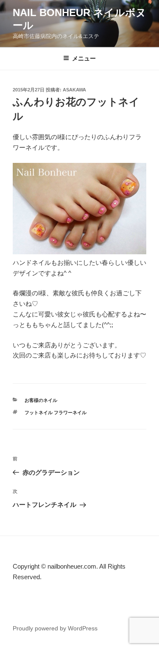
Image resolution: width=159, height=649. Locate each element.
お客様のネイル (41, 400)
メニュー (84, 58)
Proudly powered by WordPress (55, 628)
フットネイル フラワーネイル (55, 412)
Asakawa (74, 89)
